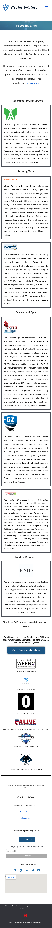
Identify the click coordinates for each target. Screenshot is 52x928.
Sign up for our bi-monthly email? (27, 847)
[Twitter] (32, 870)
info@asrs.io (25, 818)
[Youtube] (38, 870)
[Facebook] (21, 870)
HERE (26, 626)
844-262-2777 (25, 811)
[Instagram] (27, 870)
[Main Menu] (46, 7)
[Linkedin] (15, 870)
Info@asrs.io (33, 83)
